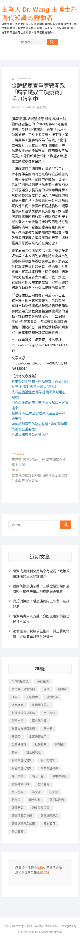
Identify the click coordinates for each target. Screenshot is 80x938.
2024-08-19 (22, 78)
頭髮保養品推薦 (22, 815)
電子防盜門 (56, 799)
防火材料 (17, 792)
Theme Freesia (27, 931)
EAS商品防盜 (20, 681)
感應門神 (52, 697)
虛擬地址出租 (20, 784)
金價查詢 (43, 784)
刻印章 (62, 689)
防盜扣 (16, 799)
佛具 (46, 689)
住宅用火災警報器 (23, 689)
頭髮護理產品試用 (23, 823)
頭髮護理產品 (49, 815)
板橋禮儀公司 (40, 705)
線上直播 (17, 776)
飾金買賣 (17, 831)
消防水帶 (17, 720)
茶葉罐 (44, 872)
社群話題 (40, 744)
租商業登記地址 (22, 760)
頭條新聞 (17, 807)
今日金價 (43, 681)
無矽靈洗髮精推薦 (23, 728)
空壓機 (38, 868)
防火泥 (36, 792)
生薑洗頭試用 (37, 736)
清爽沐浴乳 (39, 720)
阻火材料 (35, 799)
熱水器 (48, 728)
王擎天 (16, 736)
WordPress (55, 931)
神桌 (15, 752)
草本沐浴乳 (59, 776)
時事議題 (17, 705)
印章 (15, 697)
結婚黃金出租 (49, 768)
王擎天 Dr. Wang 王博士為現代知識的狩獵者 (39, 14)
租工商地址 (48, 760)
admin (26, 107)
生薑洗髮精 (19, 744)
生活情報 (42, 107)
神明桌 (59, 744)
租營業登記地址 (22, 768)
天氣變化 (32, 697)
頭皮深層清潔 (40, 807)
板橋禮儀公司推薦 (23, 713)
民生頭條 (49, 713)
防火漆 (53, 792)
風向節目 (49, 823)
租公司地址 (33, 752)
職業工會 (38, 776)
